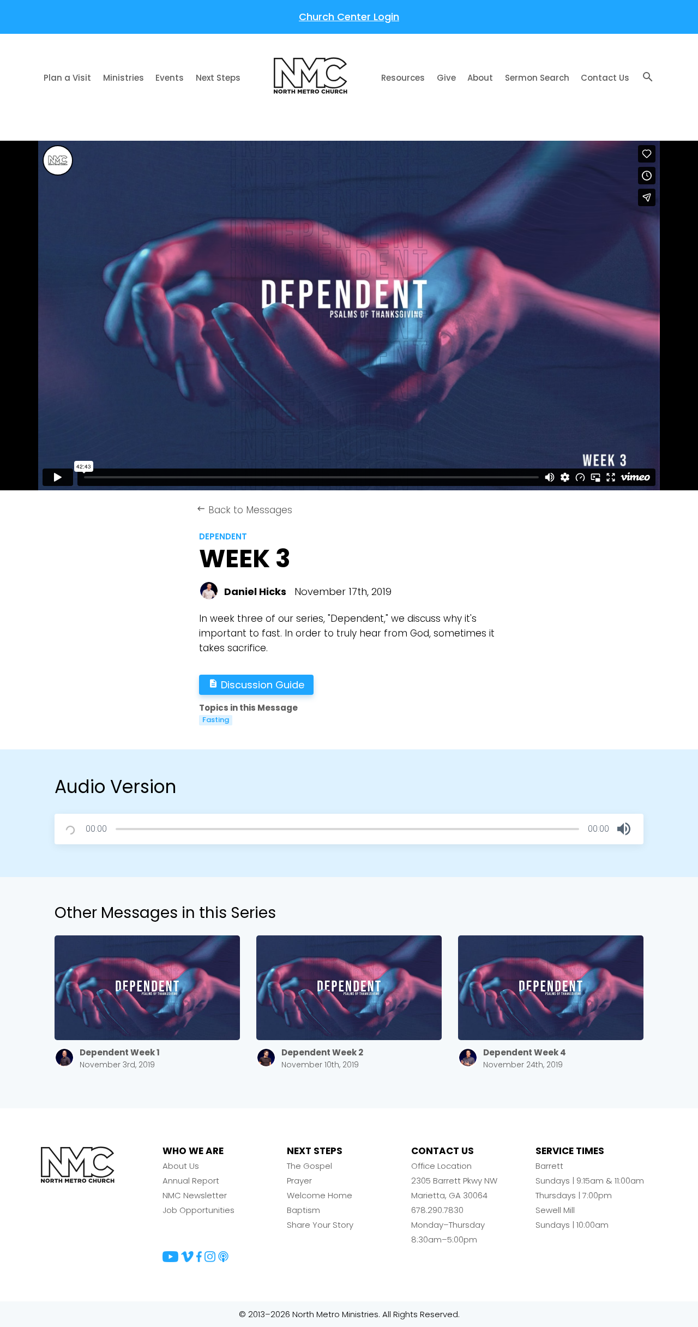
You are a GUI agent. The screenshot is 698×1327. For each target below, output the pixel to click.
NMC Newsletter (195, 1195)
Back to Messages (244, 510)
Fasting (215, 720)
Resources (403, 77)
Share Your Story (320, 1224)
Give (446, 77)
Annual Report (191, 1180)
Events (169, 77)
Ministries (123, 77)
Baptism (303, 1210)
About (480, 77)
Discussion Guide (256, 685)
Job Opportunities (198, 1210)
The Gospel (309, 1166)
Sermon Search (537, 77)
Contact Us (605, 77)
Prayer (299, 1180)
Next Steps (218, 77)
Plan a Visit (67, 77)
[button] (623, 829)
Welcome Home (319, 1195)
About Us (181, 1166)
